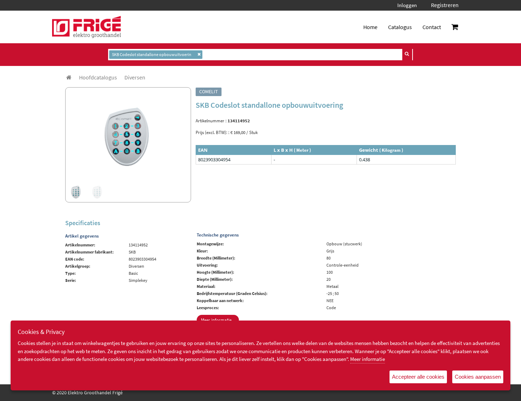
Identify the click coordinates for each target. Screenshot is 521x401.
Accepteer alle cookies (418, 377)
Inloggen (407, 5)
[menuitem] (98, 77)
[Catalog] (69, 77)
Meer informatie (367, 359)
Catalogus (400, 26)
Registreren (445, 5)
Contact (431, 26)
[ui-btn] (407, 54)
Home (370, 26)
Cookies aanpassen (478, 377)
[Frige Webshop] (86, 27)
